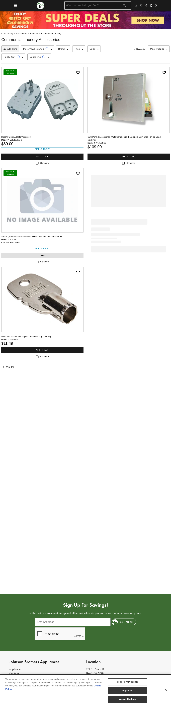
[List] (141, 6)
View (42, 255)
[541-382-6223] (151, 6)
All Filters (12, 49)
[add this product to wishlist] (78, 73)
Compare (44, 163)
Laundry (34, 33)
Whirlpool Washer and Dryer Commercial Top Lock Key (26, 336)
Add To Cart (42, 156)
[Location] (146, 6)
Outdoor (14, 673)
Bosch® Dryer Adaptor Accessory (16, 137)
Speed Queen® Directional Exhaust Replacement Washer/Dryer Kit (31, 237)
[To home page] (40, 6)
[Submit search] (124, 6)
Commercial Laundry (51, 33)
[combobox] (37, 48)
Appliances (21, 33)
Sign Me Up (126, 622)
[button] (15, 6)
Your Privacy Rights (127, 682)
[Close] (165, 689)
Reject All (127, 690)
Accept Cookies (127, 699)
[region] (85, 690)
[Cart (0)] (156, 6)
